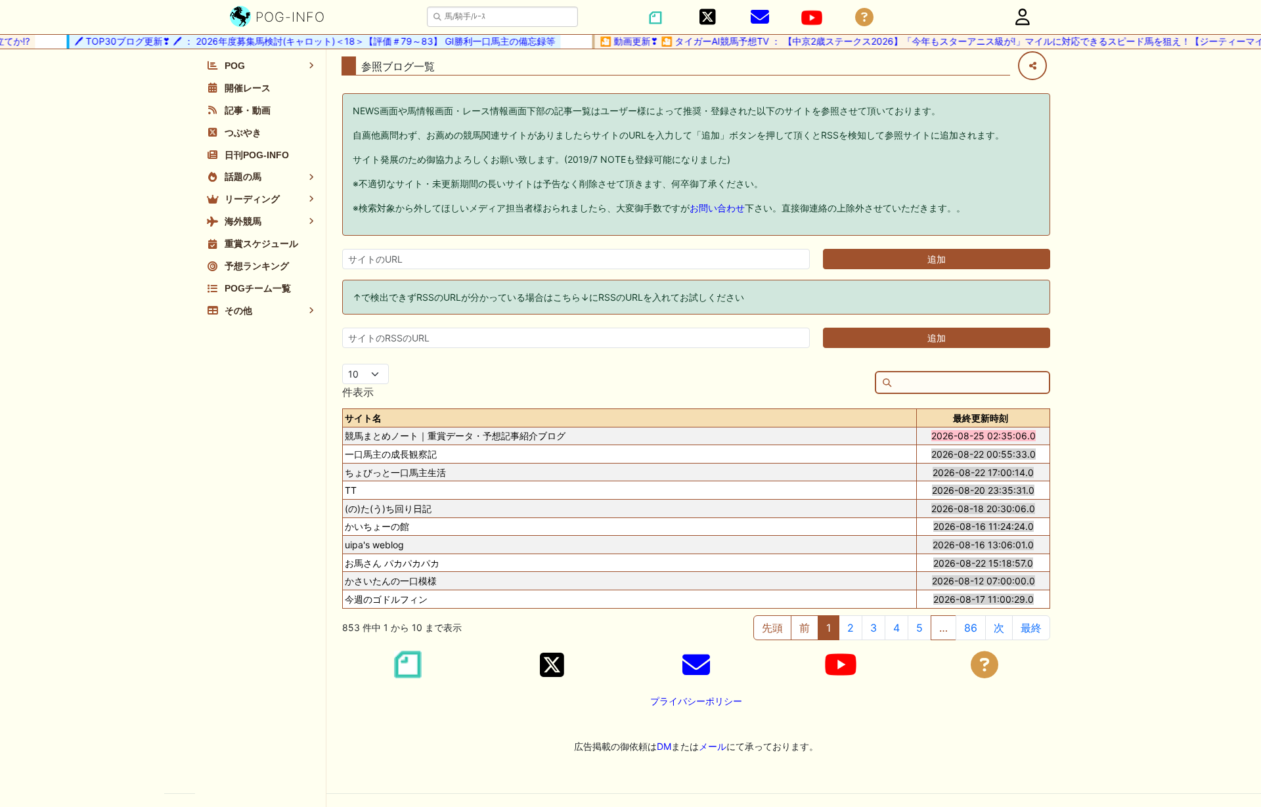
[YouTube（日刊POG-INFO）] (811, 17)
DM (664, 746)
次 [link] (999, 627)
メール (712, 746)
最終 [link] (1031, 627)
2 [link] (850, 627)
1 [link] (828, 627)
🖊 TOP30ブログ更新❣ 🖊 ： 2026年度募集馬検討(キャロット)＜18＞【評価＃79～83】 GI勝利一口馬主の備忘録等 (306, 41)
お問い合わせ (717, 207)
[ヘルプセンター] (864, 17)
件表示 (358, 392)
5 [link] (919, 627)
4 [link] (896, 627)
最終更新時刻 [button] (980, 418)
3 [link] (873, 627)
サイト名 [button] (363, 418)
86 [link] (970, 627)
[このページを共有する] (1032, 65)
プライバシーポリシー (696, 701)
